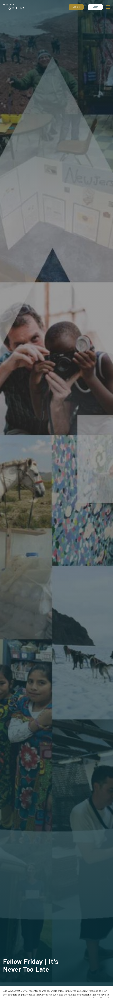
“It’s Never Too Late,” (76, 991)
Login (95, 7)
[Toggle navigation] (108, 7)
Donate (76, 7)
